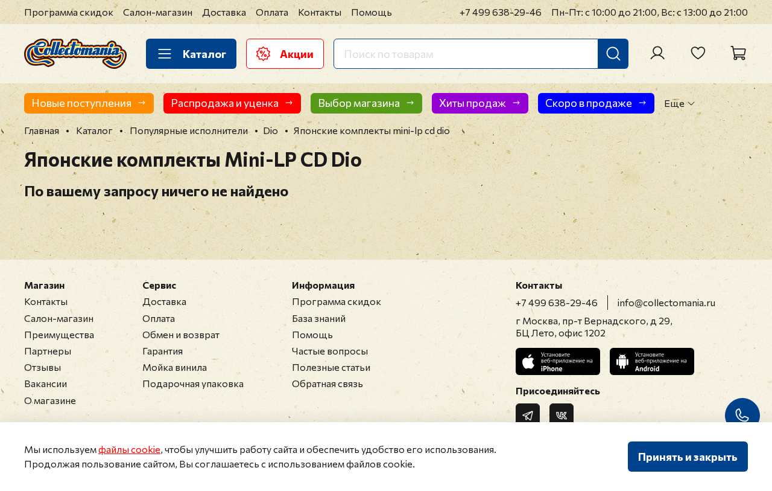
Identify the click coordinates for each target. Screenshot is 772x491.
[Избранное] (697, 53)
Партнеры (47, 350)
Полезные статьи (331, 367)
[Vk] (561, 415)
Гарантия (162, 350)
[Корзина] (738, 53)
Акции (297, 53)
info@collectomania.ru (666, 302)
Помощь (371, 12)
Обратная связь (327, 383)
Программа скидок (68, 12)
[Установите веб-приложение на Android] (652, 361)
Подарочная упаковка (193, 383)
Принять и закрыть (688, 456)
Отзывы (42, 367)
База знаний (319, 318)
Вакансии (45, 383)
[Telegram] (528, 415)
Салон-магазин (157, 12)
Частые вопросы (330, 350)
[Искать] (613, 54)
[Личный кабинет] (657, 53)
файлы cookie (129, 449)
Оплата (272, 12)
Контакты (319, 12)
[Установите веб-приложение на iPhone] (558, 361)
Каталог (204, 53)
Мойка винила (174, 367)
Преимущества (59, 334)
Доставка (224, 12)
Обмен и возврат (181, 334)
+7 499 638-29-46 (501, 12)
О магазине (50, 400)
